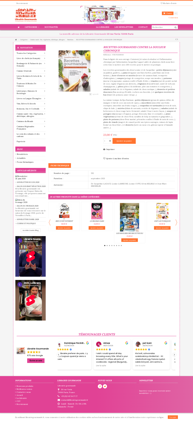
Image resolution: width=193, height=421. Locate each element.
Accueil (20, 395)
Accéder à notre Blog (31, 230)
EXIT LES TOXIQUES (162, 221)
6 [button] (116, 245)
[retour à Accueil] (16, 39)
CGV (18, 401)
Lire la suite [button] (66, 366)
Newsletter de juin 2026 (28, 182)
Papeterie (21, 141)
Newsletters (22, 154)
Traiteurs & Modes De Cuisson (26, 84)
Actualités (21, 158)
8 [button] (121, 245)
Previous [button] (49, 222)
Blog (19, 149)
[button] (174, 355)
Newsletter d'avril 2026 (28, 219)
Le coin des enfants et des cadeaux (28, 135)
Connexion (173, 17)
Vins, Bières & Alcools (26, 103)
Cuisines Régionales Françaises (25, 127)
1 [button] (104, 245)
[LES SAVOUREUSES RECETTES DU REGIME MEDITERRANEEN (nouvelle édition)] (129, 217)
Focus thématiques (25, 162)
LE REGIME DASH (97, 221)
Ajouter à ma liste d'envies (117, 158)
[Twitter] (105, 386)
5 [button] (114, 245)
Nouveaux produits (25, 386)
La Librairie (22, 398)
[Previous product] (175, 39)
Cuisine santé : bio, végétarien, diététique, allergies (30, 115)
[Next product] (177, 39)
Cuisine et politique (26, 223)
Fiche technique (59, 165)
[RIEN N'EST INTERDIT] (64, 211)
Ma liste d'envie (170, 3)
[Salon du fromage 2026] (30, 201)
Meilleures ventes (24, 389)
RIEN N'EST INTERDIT (64, 221)
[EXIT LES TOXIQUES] (162, 211)
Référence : (107, 55)
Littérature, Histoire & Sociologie (27, 92)
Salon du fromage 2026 (27, 206)
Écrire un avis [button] (36, 360)
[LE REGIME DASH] (97, 211)
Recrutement (22, 3)
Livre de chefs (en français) (28, 58)
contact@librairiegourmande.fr (74, 400)
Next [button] (176, 222)
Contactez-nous (24, 392)
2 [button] (107, 245)
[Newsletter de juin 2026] (30, 177)
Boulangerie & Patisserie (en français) (29, 64)
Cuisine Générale (24, 71)
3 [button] (109, 245)
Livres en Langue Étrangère (29, 98)
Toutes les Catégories (26, 53)
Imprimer (110, 149)
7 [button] (118, 245)
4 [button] (111, 245)
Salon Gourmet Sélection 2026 (31, 186)
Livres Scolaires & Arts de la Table (29, 77)
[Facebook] (100, 386)
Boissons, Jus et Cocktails (28, 109)
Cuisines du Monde (25, 121)
